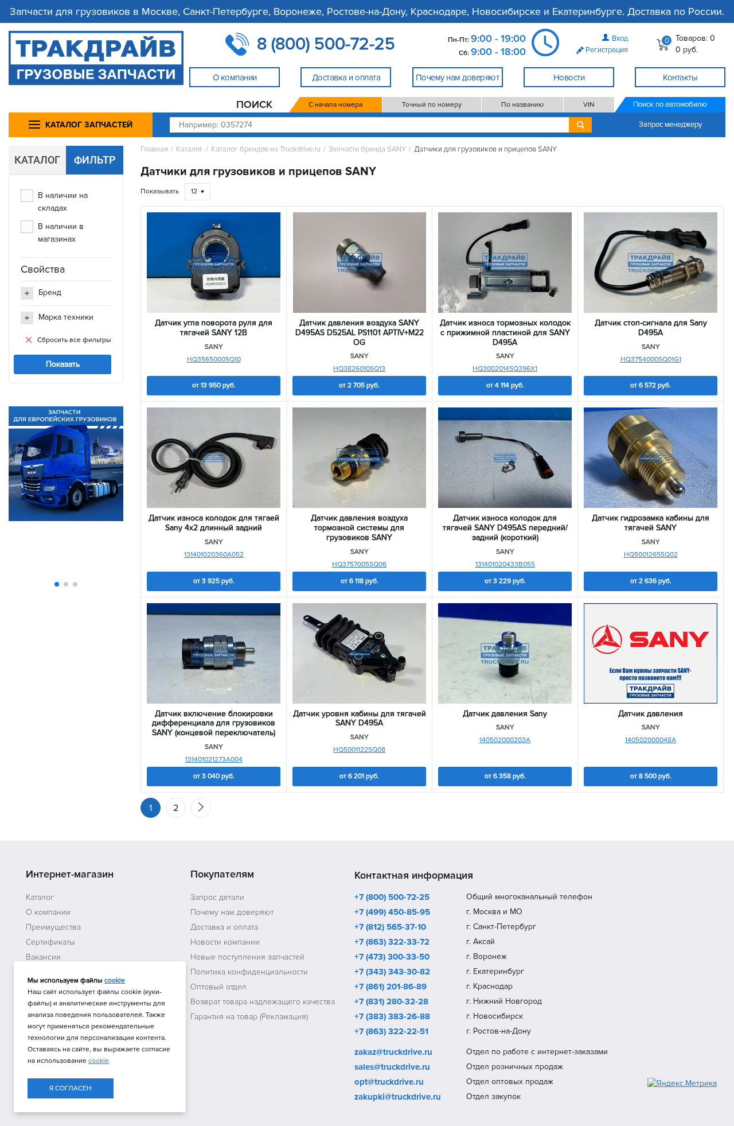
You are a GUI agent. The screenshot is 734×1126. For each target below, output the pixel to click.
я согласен (70, 1088)
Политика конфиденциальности (249, 972)
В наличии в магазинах (61, 233)
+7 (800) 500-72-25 (392, 897)
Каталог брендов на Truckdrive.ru (266, 149)
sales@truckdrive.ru (392, 1067)
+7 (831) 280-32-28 (391, 1002)
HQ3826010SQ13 (359, 368)
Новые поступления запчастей (247, 957)
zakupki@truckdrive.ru (397, 1097)
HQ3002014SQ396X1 (505, 368)
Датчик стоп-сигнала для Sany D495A (651, 328)
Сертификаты (50, 942)
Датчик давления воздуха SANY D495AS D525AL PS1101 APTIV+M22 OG (359, 333)
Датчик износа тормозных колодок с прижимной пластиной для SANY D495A (505, 333)
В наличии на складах (63, 202)
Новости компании (225, 942)
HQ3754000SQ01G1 (650, 359)
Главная (154, 149)
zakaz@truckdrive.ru (393, 1052)
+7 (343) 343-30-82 (392, 972)
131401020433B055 (505, 564)
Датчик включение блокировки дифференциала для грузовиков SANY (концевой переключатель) (213, 723)
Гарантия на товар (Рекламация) (249, 1017)
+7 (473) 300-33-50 (392, 957)
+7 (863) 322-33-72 (392, 942)
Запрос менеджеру (670, 124)
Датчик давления (650, 714)
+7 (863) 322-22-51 (391, 1031)
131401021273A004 (214, 759)
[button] (56, 584)
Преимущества (53, 927)
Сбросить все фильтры (74, 340)
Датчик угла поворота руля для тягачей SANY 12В (213, 328)
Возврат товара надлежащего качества (262, 1002)
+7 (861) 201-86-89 (390, 987)
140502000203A (504, 740)
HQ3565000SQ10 (214, 359)
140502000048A (650, 740)
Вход (620, 38)
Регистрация (606, 50)
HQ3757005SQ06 (359, 564)
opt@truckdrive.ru (389, 1082)
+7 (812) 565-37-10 (390, 927)
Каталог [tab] (37, 160)
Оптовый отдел (218, 987)
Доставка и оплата (224, 927)
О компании (48, 912)
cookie (114, 980)
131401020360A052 (214, 554)
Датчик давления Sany (505, 714)
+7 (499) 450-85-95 (392, 912)
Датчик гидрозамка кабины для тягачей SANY (650, 523)
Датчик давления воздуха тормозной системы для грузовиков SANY (359, 528)
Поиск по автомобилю (670, 104)
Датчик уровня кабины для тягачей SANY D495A (359, 718)
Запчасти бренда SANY (367, 149)
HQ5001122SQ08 (359, 750)
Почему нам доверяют (232, 912)
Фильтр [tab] (95, 160)
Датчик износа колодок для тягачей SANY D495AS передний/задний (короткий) (505, 528)
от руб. (214, 385)
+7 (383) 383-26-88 (392, 1017)
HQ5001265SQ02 (651, 554)
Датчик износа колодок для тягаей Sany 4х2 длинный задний (214, 523)
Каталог (189, 149)
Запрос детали (217, 897)
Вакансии (43, 957)
